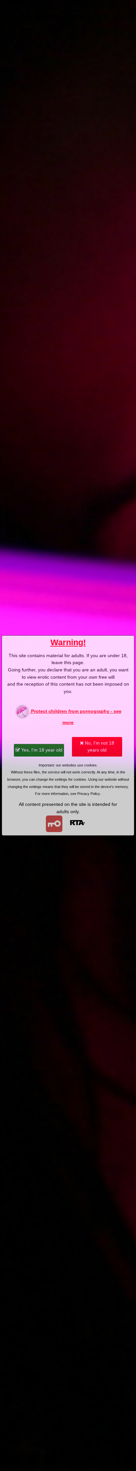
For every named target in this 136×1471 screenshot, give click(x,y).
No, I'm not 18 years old (99, 746)
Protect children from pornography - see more (75, 717)
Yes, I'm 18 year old (41, 750)
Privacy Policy (88, 794)
